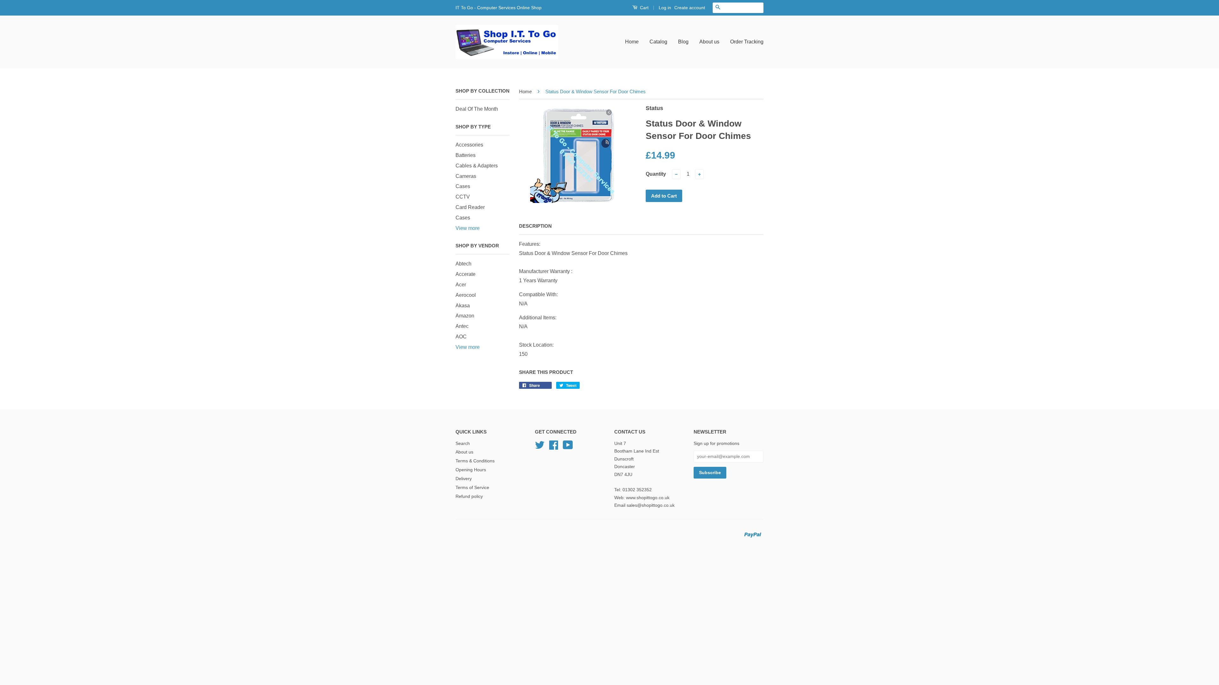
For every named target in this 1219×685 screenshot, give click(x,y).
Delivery (464, 478)
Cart (644, 7)
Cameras (466, 176)
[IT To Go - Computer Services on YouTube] (568, 447)
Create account (689, 7)
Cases (463, 186)
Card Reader (470, 207)
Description (535, 226)
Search (463, 443)
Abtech (463, 263)
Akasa (463, 305)
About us (709, 41)
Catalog (658, 41)
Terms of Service (472, 487)
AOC (461, 336)
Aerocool (466, 295)
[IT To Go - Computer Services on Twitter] (539, 447)
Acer (461, 284)
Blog (683, 41)
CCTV (463, 196)
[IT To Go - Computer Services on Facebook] (553, 447)
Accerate (466, 274)
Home (632, 41)
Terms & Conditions (475, 461)
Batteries (466, 155)
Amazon (465, 315)
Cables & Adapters (477, 165)
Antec (462, 326)
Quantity (656, 174)
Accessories (469, 144)
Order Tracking (746, 41)
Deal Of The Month (477, 109)
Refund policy (469, 496)
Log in (665, 7)
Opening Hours (471, 469)
